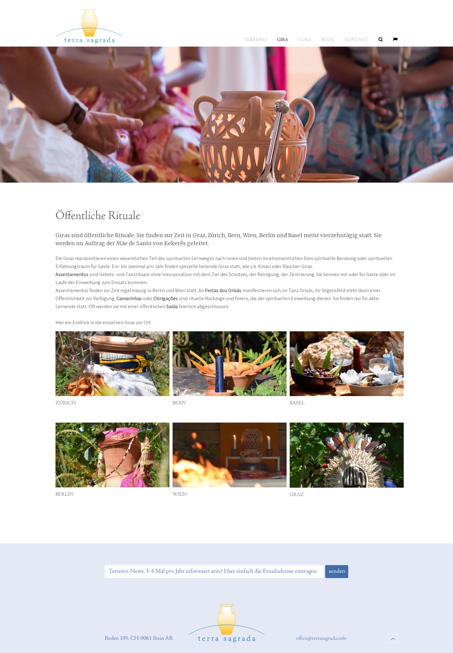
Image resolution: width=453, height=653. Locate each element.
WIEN (180, 494)
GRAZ (297, 494)
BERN (179, 403)
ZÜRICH (65, 403)
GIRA (282, 40)
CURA (305, 40)
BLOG (328, 40)
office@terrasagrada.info (321, 638)
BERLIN (64, 494)
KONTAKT (356, 40)
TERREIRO (255, 40)
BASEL (297, 403)
